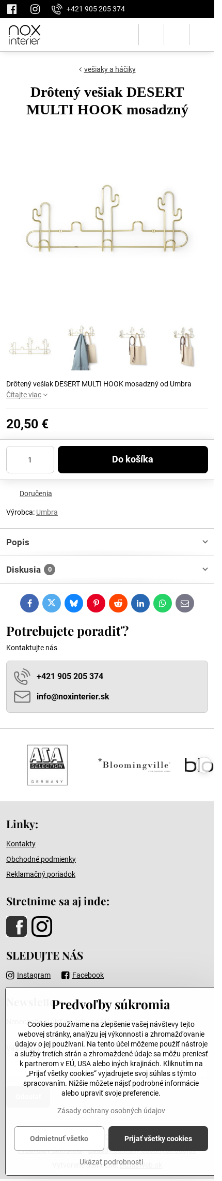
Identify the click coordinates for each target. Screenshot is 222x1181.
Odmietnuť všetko (59, 1138)
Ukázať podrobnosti (111, 1162)
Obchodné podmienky (41, 859)
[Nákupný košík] (176, 34)
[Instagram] (35, 9)
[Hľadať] (151, 34)
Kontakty (21, 844)
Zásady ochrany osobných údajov (111, 1111)
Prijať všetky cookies (158, 1138)
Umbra (47, 512)
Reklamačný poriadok (40, 874)
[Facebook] (14, 9)
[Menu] (201, 34)
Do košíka (132, 459)
